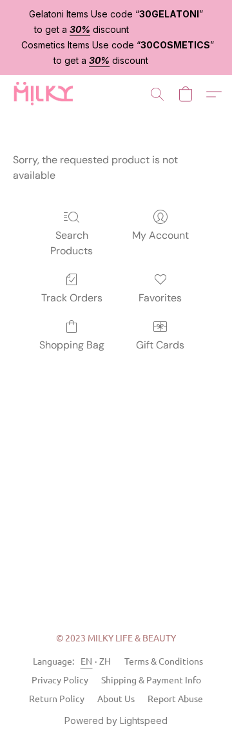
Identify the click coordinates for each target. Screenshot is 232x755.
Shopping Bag (71, 345)
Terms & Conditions (163, 661)
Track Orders (71, 298)
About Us (116, 698)
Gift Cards (160, 345)
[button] (44, 94)
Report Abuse (175, 698)
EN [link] (87, 661)
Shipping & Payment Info (151, 679)
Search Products (71, 242)
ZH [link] (105, 661)
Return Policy (56, 698)
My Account (160, 235)
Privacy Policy (60, 679)
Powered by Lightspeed (116, 720)
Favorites (160, 298)
